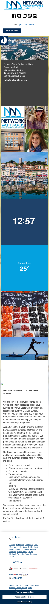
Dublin (30, 547)
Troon (11, 556)
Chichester (29, 545)
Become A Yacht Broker (18, 588)
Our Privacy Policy (24, 602)
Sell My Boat (14, 585)
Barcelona (20, 545)
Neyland (12, 554)
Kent (36, 547)
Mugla (30, 552)
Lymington (25, 549)
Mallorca (33, 549)
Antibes (12, 545)
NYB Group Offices (27, 585)
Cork (11, 547)
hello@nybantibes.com (15, 80)
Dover (25, 547)
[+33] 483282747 (27, 24)
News (37, 585)
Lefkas (17, 549)
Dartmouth (18, 547)
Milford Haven (22, 552)
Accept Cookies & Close (24, 597)
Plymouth (20, 554)
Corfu (36, 545)
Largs (11, 549)
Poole (27, 554)
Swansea (33, 554)
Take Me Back (12, 31)
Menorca (12, 552)
